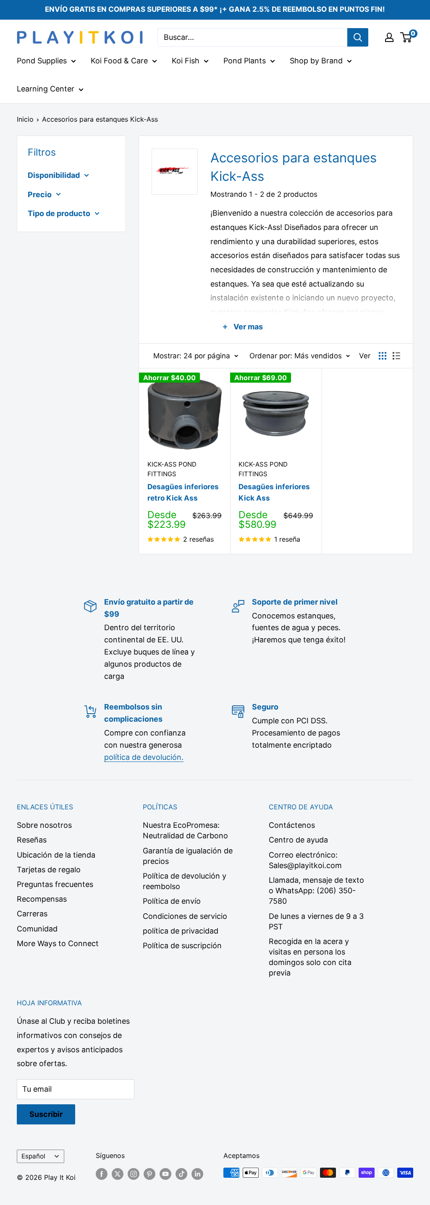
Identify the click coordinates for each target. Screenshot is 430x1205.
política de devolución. (144, 757)
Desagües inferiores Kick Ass (274, 492)
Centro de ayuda (298, 839)
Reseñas (32, 839)
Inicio (25, 119)
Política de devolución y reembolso (184, 881)
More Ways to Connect (58, 943)
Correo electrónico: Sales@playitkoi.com (305, 860)
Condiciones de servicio (185, 916)
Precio (40, 194)
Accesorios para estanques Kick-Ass (100, 119)
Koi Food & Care (119, 60)
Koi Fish (185, 60)
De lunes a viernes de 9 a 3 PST (316, 921)
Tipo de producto (59, 213)
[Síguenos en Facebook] (102, 1174)
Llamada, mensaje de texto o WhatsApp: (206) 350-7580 (316, 890)
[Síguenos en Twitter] (117, 1174)
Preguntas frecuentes (55, 884)
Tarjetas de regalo (49, 869)
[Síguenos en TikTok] (181, 1174)
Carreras (32, 913)
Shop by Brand (316, 60)
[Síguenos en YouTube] (165, 1174)
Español (33, 1156)
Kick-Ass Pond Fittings (172, 469)
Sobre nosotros (44, 825)
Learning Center (45, 88)
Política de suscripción (182, 945)
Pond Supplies (42, 60)
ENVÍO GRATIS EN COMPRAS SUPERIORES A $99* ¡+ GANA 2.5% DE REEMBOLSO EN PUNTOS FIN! (215, 9)
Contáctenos (292, 825)
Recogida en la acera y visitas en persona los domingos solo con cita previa (310, 957)
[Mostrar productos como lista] (396, 356)
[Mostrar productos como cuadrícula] (382, 356)
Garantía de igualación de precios (188, 856)
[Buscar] (357, 37)
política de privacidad (180, 930)
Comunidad (37, 928)
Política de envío (172, 901)
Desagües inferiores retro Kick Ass (183, 492)
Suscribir (46, 1114)
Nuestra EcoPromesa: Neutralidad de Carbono (185, 830)
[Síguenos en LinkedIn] (197, 1174)
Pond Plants (244, 60)
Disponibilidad (54, 175)
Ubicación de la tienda (56, 854)
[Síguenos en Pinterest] (149, 1174)
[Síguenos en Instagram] (133, 1174)
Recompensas (42, 899)
